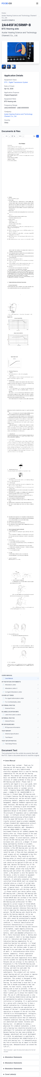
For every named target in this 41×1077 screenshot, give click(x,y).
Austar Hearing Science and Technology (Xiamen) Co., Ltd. (19, 17)
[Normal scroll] (14, 136)
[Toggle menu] (37, 3)
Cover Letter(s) (10, 1074)
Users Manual (10, 760)
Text (34, 136)
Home (4, 13)
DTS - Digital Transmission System (16, 82)
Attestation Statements (13, 1057)
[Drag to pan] (12, 136)
